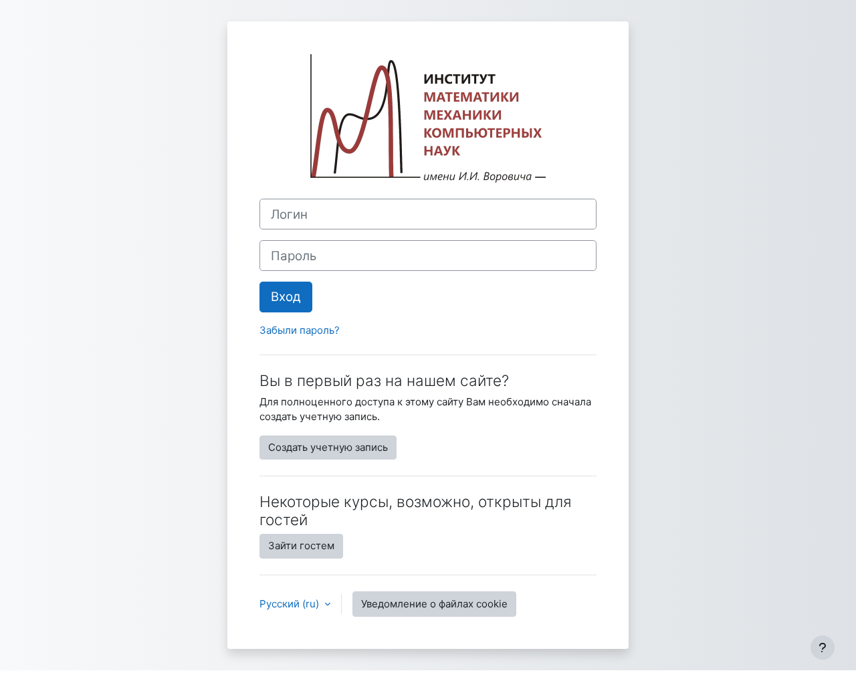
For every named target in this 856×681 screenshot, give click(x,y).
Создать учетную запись (328, 447)
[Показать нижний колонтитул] (823, 648)
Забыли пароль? (299, 330)
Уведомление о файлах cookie (434, 603)
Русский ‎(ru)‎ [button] (290, 603)
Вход (286, 296)
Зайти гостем (301, 545)
